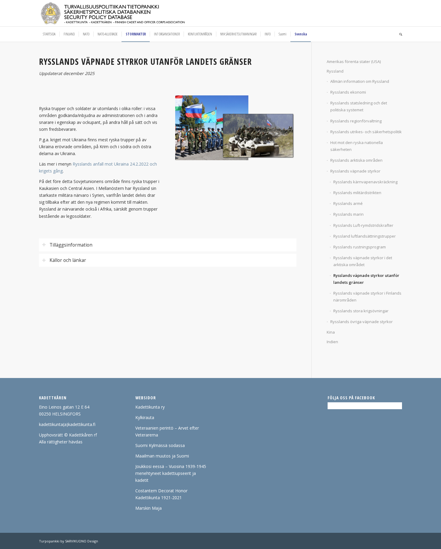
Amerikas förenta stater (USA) (354, 61)
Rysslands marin (348, 214)
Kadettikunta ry (150, 407)
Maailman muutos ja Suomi (162, 456)
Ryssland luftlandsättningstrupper (364, 236)
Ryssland (335, 71)
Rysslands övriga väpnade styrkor (361, 321)
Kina (331, 332)
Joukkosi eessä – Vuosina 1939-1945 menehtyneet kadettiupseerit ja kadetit (170, 473)
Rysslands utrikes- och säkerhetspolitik (366, 131)
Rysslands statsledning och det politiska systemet (358, 106)
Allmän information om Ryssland (359, 81)
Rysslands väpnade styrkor (355, 171)
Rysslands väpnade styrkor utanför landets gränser (366, 279)
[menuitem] (49, 34)
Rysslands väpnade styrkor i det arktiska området (362, 261)
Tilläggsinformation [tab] (71, 245)
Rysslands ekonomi (348, 92)
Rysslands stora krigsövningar (360, 311)
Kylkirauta (144, 417)
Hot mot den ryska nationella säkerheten (356, 146)
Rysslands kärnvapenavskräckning (365, 181)
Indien (332, 341)
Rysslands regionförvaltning (356, 121)
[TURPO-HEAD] (125, 13)
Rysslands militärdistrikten (357, 192)
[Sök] (398, 34)
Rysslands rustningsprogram (359, 247)
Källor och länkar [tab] (68, 260)
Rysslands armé (348, 203)
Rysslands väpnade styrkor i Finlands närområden (367, 296)
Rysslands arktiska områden (356, 160)
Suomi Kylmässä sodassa (160, 445)
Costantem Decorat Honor (161, 491)
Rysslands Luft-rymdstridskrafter (363, 225)
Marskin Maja (148, 508)
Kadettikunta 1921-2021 (158, 497)
